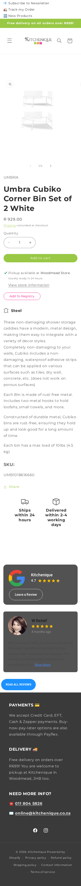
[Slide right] (51, 166)
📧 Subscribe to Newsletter (26, 3)
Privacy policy (35, 857)
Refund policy (61, 857)
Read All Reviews (18, 684)
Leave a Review (26, 594)
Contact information (56, 865)
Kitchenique (42, 574)
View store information (29, 285)
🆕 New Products (17, 16)
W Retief (39, 620)
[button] (9, 41)
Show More (42, 665)
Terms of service (43, 872)
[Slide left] (30, 166)
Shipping (10, 225)
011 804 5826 (28, 803)
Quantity (11, 233)
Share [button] (14, 487)
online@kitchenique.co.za (42, 813)
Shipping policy (25, 865)
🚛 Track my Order (19, 9)
